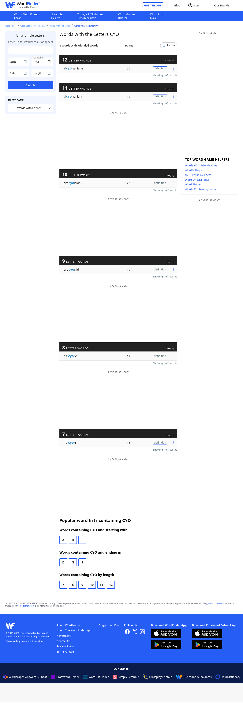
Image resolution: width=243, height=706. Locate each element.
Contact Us (63, 641)
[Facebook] (127, 632)
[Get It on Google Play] (166, 645)
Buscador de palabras (198, 677)
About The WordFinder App (74, 630)
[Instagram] (142, 632)
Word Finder (10, 26)
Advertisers (64, 635)
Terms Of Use (65, 651)
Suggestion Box (109, 625)
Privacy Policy (65, 646)
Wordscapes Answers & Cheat (28, 677)
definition (160, 68)
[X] (135, 632)
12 (111, 585)
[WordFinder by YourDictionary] (22, 5)
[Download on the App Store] (166, 634)
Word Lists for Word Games (32, 26)
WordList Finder (99, 677)
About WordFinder (68, 625)
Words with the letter (60, 26)
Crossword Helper (67, 677)
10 (92, 585)
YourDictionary (231, 677)
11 (101, 585)
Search (30, 85)
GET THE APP (153, 5)
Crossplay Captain (160, 677)
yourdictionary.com (215, 603)
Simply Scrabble (128, 677)
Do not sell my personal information (24, 641)
